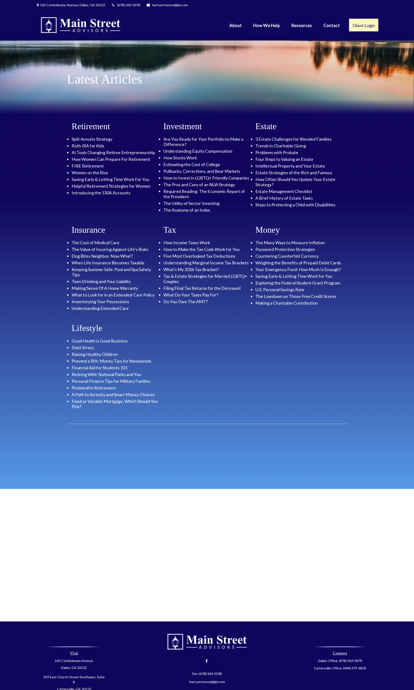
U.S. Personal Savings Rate (279, 289)
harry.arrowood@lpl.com (170, 5)
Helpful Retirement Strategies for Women (111, 186)
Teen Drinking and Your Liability (101, 281)
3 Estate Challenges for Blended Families (293, 139)
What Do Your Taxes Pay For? (190, 294)
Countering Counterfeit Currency (287, 256)
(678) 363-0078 (128, 5)
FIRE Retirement (88, 165)
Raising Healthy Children (95, 354)
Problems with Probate (276, 152)
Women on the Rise (90, 172)
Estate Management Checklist (283, 191)
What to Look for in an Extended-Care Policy (113, 294)
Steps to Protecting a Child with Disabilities (295, 204)
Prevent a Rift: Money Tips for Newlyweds (111, 361)
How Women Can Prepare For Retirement (111, 159)
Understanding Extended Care (100, 308)
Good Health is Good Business (100, 340)
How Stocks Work (180, 157)
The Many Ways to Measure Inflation (290, 242)
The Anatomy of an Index (186, 210)
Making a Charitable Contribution (286, 303)
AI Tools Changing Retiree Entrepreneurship (113, 152)
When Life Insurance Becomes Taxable (108, 262)
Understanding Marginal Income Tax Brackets (206, 262)
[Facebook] (206, 661)
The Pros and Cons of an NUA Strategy (199, 184)
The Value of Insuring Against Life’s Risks (110, 249)
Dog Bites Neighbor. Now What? (102, 256)
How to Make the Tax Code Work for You (201, 249)
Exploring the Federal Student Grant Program (297, 282)
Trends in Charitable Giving (280, 145)
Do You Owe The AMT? (185, 301)
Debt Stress (83, 347)
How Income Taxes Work (186, 242)
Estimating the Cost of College (191, 164)
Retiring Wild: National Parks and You (106, 374)
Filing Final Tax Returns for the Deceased (202, 288)
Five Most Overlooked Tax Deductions (199, 256)
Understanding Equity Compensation (197, 151)
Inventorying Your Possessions (100, 301)
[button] (235, 25)
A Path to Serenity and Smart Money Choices (113, 394)
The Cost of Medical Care (95, 242)
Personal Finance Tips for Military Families (111, 381)
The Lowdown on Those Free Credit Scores (295, 296)
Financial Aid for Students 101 (99, 367)
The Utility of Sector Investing (191, 203)
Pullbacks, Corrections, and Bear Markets (201, 171)
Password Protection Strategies (285, 249)
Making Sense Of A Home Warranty (105, 288)
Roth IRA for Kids (88, 145)
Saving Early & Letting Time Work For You (110, 179)
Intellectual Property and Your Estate (290, 165)
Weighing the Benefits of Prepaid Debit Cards (298, 262)
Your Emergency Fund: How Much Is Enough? (298, 269)
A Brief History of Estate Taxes (284, 198)
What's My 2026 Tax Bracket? (191, 269)
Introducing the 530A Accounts (101, 192)
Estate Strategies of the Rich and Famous (293, 172)
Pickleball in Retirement (94, 387)
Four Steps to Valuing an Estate (284, 159)
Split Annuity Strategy (92, 139)
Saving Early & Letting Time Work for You (293, 276)
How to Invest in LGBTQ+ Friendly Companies (206, 177)
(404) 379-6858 (354, 668)
